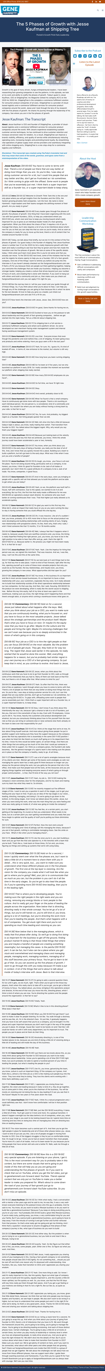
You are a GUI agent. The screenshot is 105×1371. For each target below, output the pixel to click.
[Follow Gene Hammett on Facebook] (92, 1)
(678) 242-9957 (22, 2)
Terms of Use (84, 1367)
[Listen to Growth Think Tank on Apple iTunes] (85, 56)
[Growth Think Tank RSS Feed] (95, 56)
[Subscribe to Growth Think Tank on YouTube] (100, 56)
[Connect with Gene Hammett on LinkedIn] (96, 1)
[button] (98, 10)
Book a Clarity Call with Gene (87, 299)
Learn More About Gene (87, 202)
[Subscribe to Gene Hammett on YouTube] (100, 1)
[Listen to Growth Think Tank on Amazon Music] (80, 56)
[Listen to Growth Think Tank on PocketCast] (90, 56)
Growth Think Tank (52, 35)
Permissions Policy (97, 1367)
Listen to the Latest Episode (89, 63)
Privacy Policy (73, 1367)
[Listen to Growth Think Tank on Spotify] (75, 56)
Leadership (64, 35)
